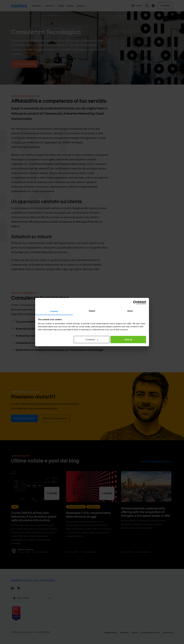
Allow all (128, 339)
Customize (90, 339)
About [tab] (130, 311)
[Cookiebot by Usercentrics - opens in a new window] (135, 303)
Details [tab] (92, 311)
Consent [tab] (54, 311)
